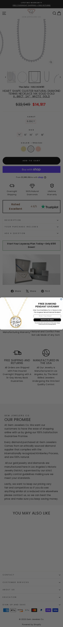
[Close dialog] (61, 299)
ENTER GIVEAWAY (47, 320)
